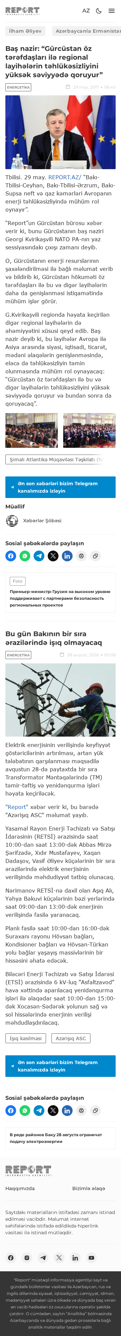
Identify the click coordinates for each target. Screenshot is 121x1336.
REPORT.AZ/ (64, 177)
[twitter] (53, 556)
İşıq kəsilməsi (26, 1038)
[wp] (24, 556)
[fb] (10, 556)
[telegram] (39, 556)
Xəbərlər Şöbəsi (42, 521)
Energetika (18, 87)
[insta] (27, 1257)
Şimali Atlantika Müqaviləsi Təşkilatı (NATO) (62, 459)
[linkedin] (67, 556)
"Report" (16, 807)
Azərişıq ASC (71, 1038)
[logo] (22, 11)
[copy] (95, 556)
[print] (81, 556)
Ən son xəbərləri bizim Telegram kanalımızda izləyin (58, 487)
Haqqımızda (20, 1188)
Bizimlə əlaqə (88, 1188)
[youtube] (91, 1257)
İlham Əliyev (25, 31)
